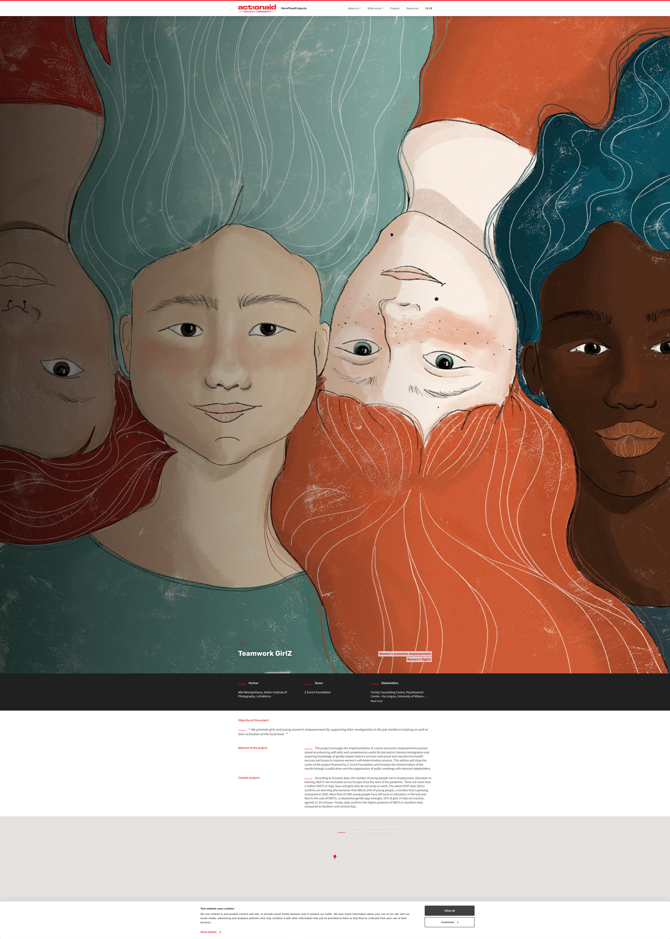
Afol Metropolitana (250, 692)
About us (353, 8)
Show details (208, 932)
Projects (395, 8)
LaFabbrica (263, 696)
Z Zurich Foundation (317, 692)
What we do (374, 8)
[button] (334, 857)
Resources (412, 8)
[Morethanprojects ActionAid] (257, 8)
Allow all (449, 910)
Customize (447, 921)
